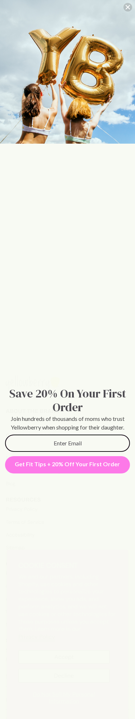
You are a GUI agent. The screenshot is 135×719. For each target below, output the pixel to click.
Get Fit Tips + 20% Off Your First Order (67, 463)
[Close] (127, 7)
